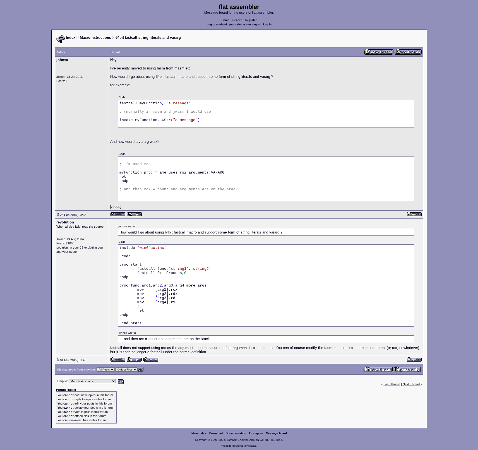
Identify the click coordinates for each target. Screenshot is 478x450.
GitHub (264, 439)
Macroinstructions (95, 37)
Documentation (236, 433)
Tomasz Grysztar (237, 439)
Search (237, 19)
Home (225, 19)
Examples (256, 433)
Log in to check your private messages (233, 24)
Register (251, 19)
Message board (276, 433)
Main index (198, 433)
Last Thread (392, 384)
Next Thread (412, 384)
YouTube (276, 439)
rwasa (252, 445)
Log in (267, 24)
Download (216, 433)
